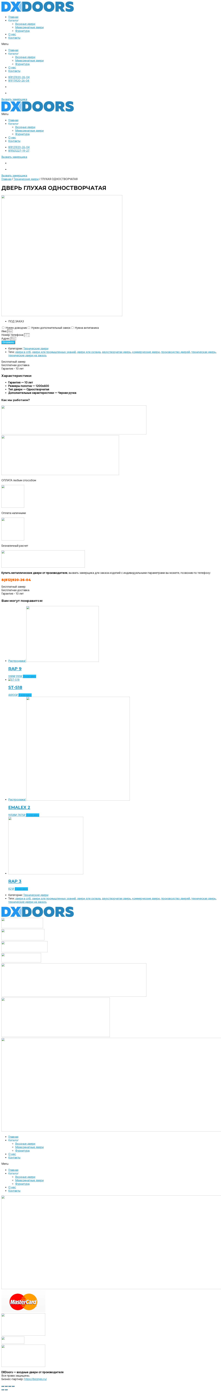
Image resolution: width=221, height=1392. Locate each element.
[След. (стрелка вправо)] (6, 1389)
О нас (12, 34)
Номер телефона (12, 335)
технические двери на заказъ (27, 355)
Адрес (6, 338)
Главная (13, 17)
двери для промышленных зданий (54, 352)
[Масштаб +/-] (13, 1386)
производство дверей (175, 352)
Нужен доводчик (16, 328)
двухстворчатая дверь (116, 352)
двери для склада (88, 352)
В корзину (29, 676)
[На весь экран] (9, 1386)
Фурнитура (22, 31)
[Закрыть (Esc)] (2, 1386)
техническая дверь (203, 352)
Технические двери (26, 179)
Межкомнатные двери (29, 27)
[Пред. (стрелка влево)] (2, 1389)
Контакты (14, 38)
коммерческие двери (146, 352)
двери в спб (23, 352)
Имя (4, 331)
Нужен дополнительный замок (51, 328)
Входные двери (25, 24)
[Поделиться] (6, 1386)
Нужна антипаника (87, 328)
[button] (110, 44)
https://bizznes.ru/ (35, 1379)
